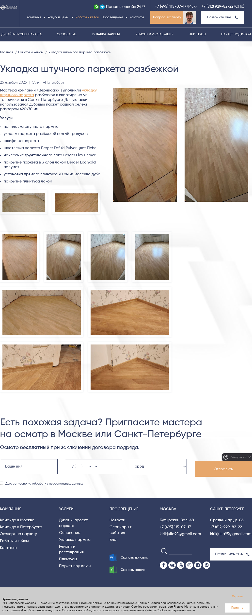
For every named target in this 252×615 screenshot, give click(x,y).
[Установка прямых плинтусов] (129, 289)
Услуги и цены (58, 17)
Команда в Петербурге (21, 527)
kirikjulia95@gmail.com (180, 534)
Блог (114, 540)
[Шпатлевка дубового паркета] (23, 193)
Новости (117, 520)
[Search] (163, 551)
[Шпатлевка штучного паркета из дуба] (19, 234)
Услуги (66, 509)
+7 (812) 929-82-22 (217, 7)
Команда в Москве (17, 520)
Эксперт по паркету (18, 534)
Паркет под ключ (236, 34)
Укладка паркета (106, 34)
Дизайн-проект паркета (21, 34)
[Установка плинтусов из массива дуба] (129, 344)
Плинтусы (197, 34)
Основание (67, 34)
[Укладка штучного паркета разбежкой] (216, 145)
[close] (250, 457)
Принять (237, 607)
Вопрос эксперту (167, 17)
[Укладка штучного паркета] (63, 234)
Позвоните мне (219, 17)
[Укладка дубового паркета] (107, 234)
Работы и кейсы (87, 17)
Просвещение (112, 17)
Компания (34, 17)
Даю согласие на (44, 483)
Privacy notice (238, 457)
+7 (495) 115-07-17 (170, 7)
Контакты (137, 17)
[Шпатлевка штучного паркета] (76, 193)
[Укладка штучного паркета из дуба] (152, 234)
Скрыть (237, 596)
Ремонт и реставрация (154, 34)
